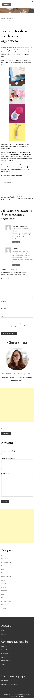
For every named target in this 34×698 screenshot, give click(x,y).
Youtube (3, 608)
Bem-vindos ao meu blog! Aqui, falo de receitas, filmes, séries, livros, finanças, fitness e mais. (17, 377)
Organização (7, 182)
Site (2, 316)
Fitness (3, 580)
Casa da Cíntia (5, 558)
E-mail (3, 309)
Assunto (3, 466)
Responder (16, 242)
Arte (2, 555)
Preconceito (4, 604)
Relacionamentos (6, 601)
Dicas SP (3, 587)
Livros (3, 573)
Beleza (3, 569)
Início (2, 630)
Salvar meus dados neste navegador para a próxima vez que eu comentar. (21, 326)
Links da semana (6, 562)
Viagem (3, 583)
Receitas (3, 657)
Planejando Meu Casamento (9, 684)
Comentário (5, 279)
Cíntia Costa (17, 342)
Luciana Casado (18, 226)
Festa (2, 594)
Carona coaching (6, 576)
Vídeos (3, 664)
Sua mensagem (5, 473)
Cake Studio (4, 680)
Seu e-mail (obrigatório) (8, 458)
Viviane (15, 249)
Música (3, 566)
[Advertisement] (17, 405)
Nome (3, 301)
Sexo (2, 597)
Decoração (4, 646)
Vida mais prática (6, 660)
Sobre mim (4, 634)
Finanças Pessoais (6, 653)
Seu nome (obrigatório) (8, 451)
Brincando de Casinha (23, 48)
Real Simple (28, 50)
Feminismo (4, 590)
